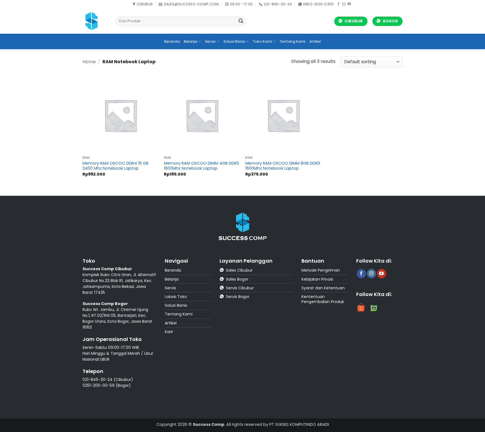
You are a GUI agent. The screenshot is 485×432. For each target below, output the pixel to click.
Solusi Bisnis (234, 41)
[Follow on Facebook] (338, 4)
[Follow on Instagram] (344, 4)
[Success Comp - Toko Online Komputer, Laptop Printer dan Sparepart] (95, 21)
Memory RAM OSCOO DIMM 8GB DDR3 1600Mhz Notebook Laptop (282, 166)
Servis (210, 41)
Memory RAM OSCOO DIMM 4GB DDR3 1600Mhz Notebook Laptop (201, 166)
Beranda (172, 41)
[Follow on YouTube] (349, 4)
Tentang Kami (292, 41)
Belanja (190, 41)
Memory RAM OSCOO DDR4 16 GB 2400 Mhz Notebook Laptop (115, 166)
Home (89, 61)
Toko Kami (262, 41)
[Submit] (241, 21)
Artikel (315, 41)
